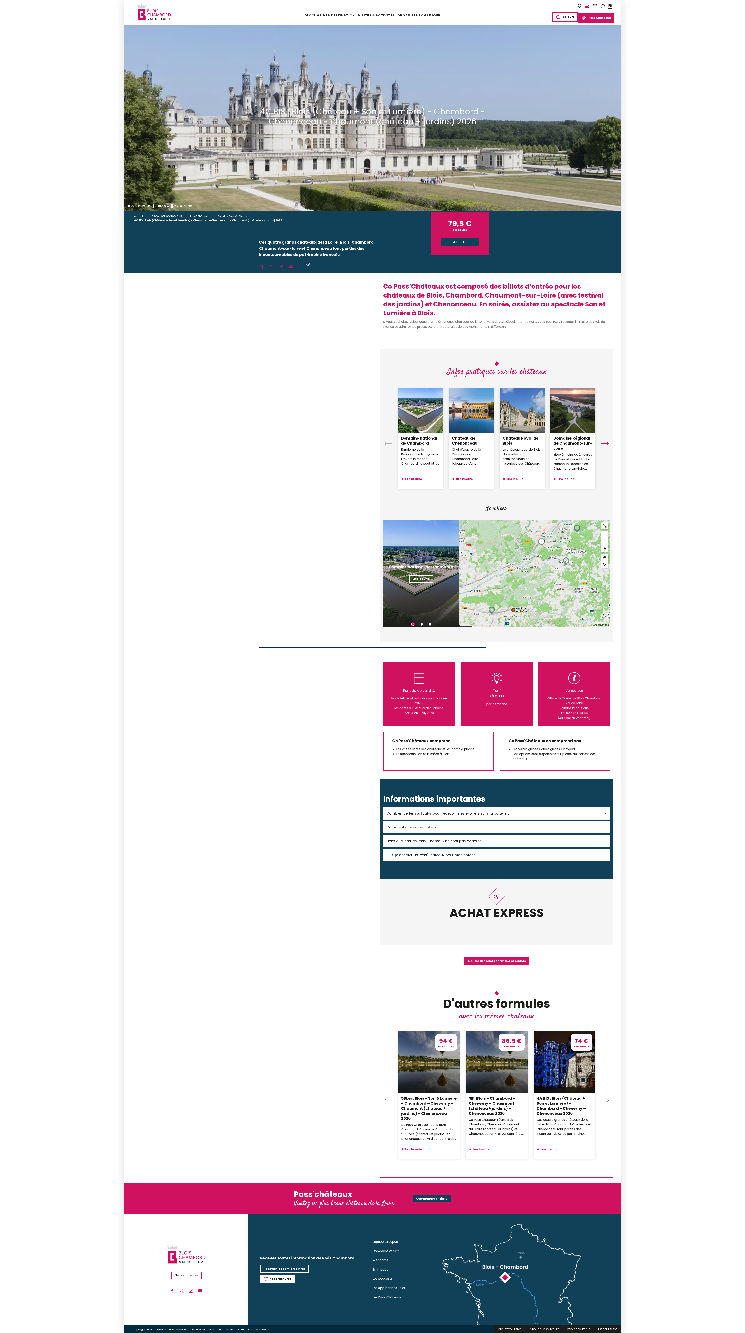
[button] (602, 6)
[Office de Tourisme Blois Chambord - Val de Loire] (154, 12)
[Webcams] (579, 6)
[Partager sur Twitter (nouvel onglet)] (272, 267)
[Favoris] (595, 6)
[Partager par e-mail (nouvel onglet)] (291, 267)
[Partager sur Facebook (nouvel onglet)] (262, 267)
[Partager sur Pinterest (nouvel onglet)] (281, 267)
